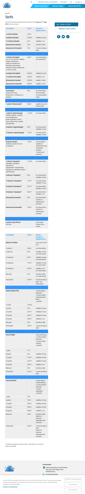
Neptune (64, 2)
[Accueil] (7, 6)
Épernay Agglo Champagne (47, 2)
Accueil (7, 13)
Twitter (63, 36)
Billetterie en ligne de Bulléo (67, 28)
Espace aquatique (40, 6)
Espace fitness (57, 6)
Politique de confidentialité (10, 487)
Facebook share (58, 36)
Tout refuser (73, 484)
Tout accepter (73, 490)
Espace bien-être (74, 6)
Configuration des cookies (73, 479)
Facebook (71, 2)
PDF (67, 36)
